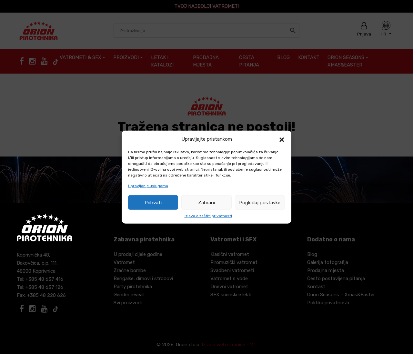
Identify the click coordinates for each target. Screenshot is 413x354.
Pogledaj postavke (259, 202)
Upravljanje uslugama (148, 186)
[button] (281, 139)
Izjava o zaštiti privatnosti (208, 216)
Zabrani (206, 202)
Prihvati (153, 202)
